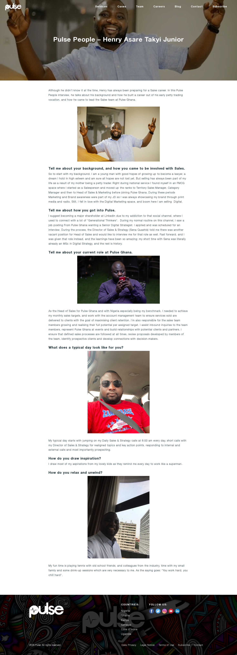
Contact (197, 6)
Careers (159, 6)
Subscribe (219, 6)
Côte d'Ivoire (129, 629)
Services (101, 6)
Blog (178, 6)
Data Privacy (129, 645)
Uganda (126, 634)
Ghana (125, 615)
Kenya (125, 620)
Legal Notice (147, 645)
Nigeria (125, 611)
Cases (121, 6)
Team (139, 6)
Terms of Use (166, 645)
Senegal (126, 625)
